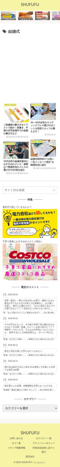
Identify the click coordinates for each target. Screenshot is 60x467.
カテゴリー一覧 (44, 438)
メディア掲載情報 (16, 447)
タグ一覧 (16, 443)
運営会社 (30, 456)
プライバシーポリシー (43, 443)
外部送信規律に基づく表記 (43, 449)
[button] (54, 190)
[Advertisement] (30, 67)
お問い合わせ (16, 438)
